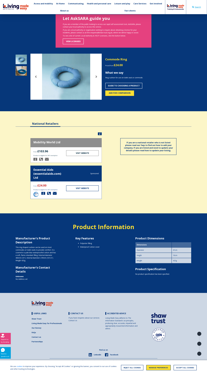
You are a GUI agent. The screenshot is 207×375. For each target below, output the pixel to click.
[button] (35, 76)
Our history (36, 328)
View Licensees (73, 41)
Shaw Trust (36, 319)
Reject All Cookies (132, 367)
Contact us (36, 337)
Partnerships (37, 341)
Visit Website (82, 153)
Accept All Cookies (185, 367)
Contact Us (73, 320)
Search (198, 7)
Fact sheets (130, 10)
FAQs (34, 332)
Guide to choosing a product (124, 85)
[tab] (45, 121)
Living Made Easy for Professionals (47, 323)
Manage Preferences (158, 367)
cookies (20, 366)
